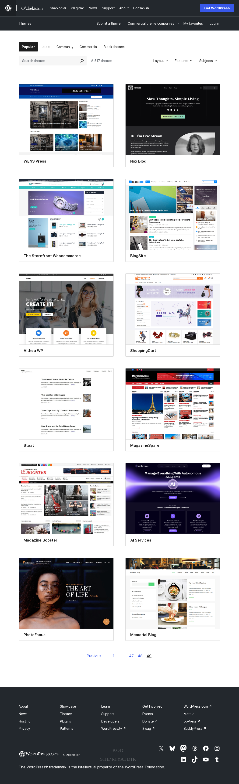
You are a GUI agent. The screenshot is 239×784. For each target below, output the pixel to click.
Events (147, 714)
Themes (25, 23)
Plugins (65, 721)
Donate (150, 721)
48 (140, 656)
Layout (158, 61)
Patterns (66, 728)
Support (107, 714)
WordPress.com (198, 706)
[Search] (82, 60)
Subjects (206, 61)
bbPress (192, 721)
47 (131, 656)
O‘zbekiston (72, 755)
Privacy (24, 728)
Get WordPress (217, 8)
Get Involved (152, 706)
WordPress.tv (113, 728)
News (23, 714)
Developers (110, 721)
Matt (189, 714)
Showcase (68, 706)
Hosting (25, 721)
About (23, 706)
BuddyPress (195, 728)
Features (181, 61)
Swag (148, 728)
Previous (94, 656)
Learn (105, 706)
